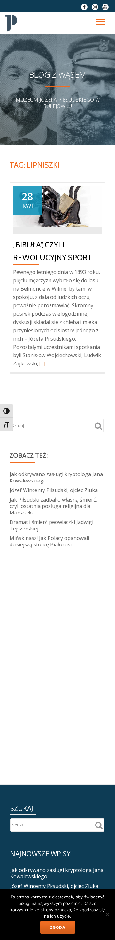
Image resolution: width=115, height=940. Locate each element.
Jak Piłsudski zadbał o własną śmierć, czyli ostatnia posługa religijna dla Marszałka (53, 506)
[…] (41, 363)
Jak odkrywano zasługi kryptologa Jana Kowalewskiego (56, 477)
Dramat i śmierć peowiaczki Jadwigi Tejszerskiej (51, 525)
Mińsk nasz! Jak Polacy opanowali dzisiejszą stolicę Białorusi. (49, 541)
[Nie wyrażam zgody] (107, 914)
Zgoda (57, 927)
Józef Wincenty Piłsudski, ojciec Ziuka (54, 490)
